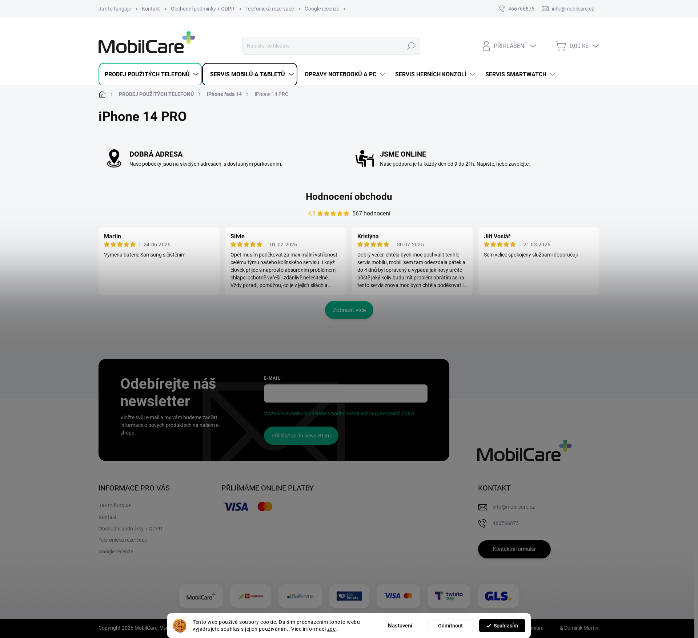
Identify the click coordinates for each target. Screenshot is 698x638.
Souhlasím (506, 626)
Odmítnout (450, 626)
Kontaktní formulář (514, 549)
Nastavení (400, 625)
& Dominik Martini (579, 628)
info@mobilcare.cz (514, 507)
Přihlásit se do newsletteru (301, 436)
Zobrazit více (349, 310)
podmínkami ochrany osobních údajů (372, 413)
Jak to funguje (115, 9)
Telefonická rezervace (269, 9)
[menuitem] (150, 74)
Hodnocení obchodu (349, 196)
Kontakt (151, 9)
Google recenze (322, 9)
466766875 (521, 9)
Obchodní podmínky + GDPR (202, 9)
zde (331, 629)
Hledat (411, 46)
